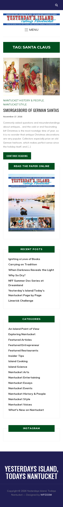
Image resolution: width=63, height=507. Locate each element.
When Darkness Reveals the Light (31, 270)
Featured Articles (20, 339)
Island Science (17, 366)
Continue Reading (17, 156)
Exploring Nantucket (21, 334)
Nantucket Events (20, 388)
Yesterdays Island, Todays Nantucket (31, 472)
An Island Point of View (23, 328)
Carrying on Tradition (22, 264)
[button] (31, 29)
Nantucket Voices (20, 404)
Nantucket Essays (20, 382)
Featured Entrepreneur (23, 345)
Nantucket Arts (18, 372)
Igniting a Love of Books (24, 259)
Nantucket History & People (23, 100)
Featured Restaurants (23, 350)
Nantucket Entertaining (24, 377)
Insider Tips (16, 355)
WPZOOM (46, 494)
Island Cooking (18, 361)
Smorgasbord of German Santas (31, 110)
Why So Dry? (17, 275)
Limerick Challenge (20, 300)
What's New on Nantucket (26, 410)
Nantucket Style (15, 104)
